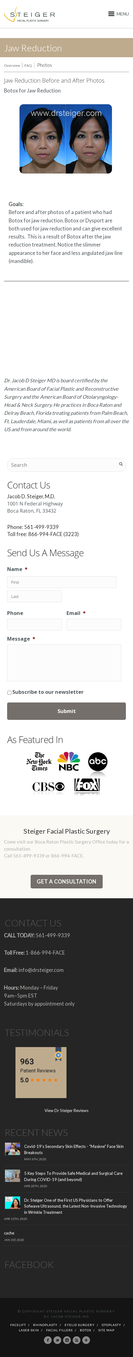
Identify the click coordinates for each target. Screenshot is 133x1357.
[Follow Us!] (57, 1340)
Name (17, 569)
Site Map (106, 1330)
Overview (12, 65)
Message (21, 638)
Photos (44, 65)
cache (9, 1232)
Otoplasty (111, 1325)
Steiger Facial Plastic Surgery (80, 1311)
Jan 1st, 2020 (14, 1240)
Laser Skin (29, 1330)
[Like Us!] (48, 1340)
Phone (15, 613)
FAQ (28, 65)
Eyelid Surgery (80, 1325)
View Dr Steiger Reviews (66, 1110)
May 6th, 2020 (35, 1159)
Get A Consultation (67, 881)
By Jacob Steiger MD (66, 1316)
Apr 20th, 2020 (35, 1186)
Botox (85, 1330)
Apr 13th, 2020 (15, 1219)
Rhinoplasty (45, 1325)
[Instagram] (67, 1340)
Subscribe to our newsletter (48, 691)
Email (76, 613)
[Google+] (86, 1340)
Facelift (18, 1325)
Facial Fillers (59, 1330)
